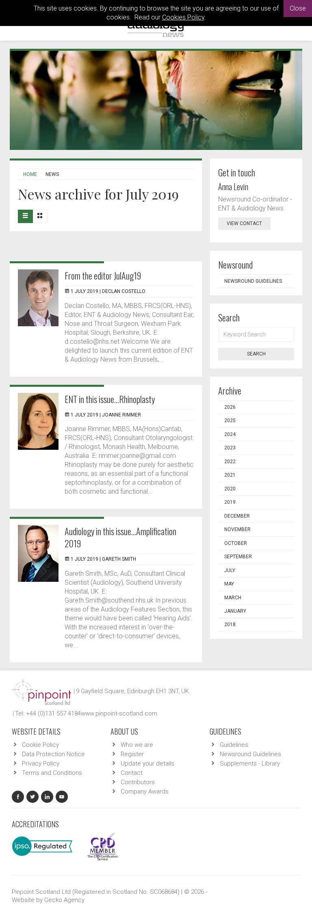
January (235, 611)
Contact (132, 772)
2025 (230, 420)
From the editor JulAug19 (103, 275)
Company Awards (145, 791)
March (232, 598)
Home (30, 174)
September (238, 556)
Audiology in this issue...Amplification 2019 (120, 537)
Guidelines (234, 744)
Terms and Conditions (52, 772)
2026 (230, 407)
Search (256, 354)
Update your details (147, 763)
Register (132, 754)
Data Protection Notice (53, 754)
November (237, 529)
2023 (230, 448)
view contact (244, 223)
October (235, 543)
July (229, 570)
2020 (230, 489)
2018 (230, 624)
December (237, 516)
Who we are (137, 744)
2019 (230, 502)
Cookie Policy (40, 744)
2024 (230, 434)
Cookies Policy (183, 17)
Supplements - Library (250, 763)
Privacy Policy (40, 763)
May (229, 584)
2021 (230, 475)
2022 (230, 461)
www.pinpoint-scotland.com (119, 713)
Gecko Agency (64, 900)
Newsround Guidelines (253, 281)
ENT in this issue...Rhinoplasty (110, 398)
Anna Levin (233, 186)
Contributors (138, 782)
